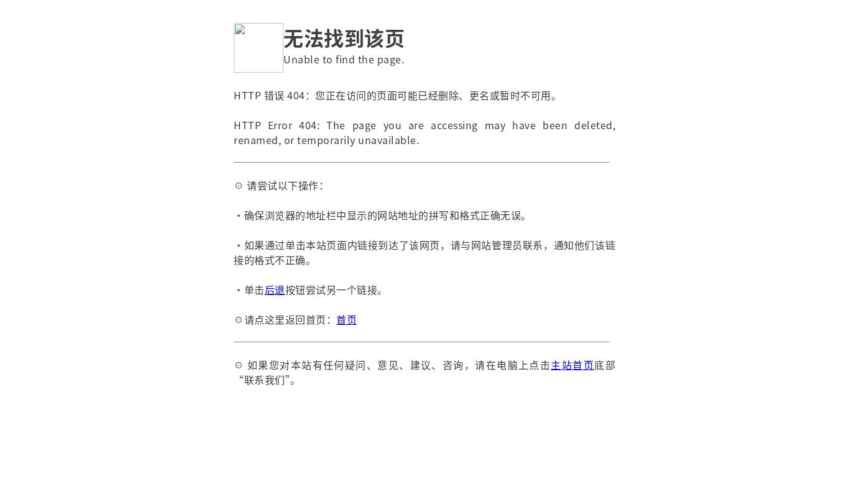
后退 (275, 289)
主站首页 (572, 364)
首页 (346, 319)
